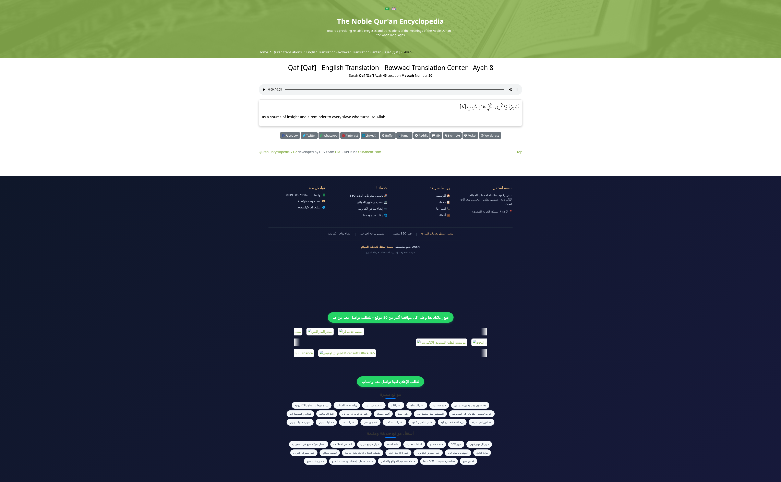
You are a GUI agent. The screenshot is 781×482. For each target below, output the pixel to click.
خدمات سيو (436, 444)
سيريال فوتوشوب (479, 444)
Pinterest (351, 135)
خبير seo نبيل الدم (398, 453)
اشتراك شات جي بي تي (355, 413)
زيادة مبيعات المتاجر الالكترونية (311, 405)
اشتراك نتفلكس (394, 422)
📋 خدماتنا (444, 202)
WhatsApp (330, 135)
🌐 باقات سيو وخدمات (374, 215)
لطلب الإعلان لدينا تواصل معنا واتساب (390, 381)
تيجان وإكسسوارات (300, 413)
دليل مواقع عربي (369, 444)
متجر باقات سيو (315, 461)
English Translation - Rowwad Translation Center (343, 52)
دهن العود (403, 413)
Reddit (423, 135)
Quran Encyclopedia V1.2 (278, 152)
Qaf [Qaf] (392, 52)
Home (263, 52)
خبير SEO (456, 444)
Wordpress (491, 135)
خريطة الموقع (372, 252)
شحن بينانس (370, 422)
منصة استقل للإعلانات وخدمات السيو (352, 461)
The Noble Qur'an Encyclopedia (390, 21)
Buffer (389, 135)
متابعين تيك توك (374, 405)
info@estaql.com (309, 201)
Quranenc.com (369, 152)
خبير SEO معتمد (402, 233)
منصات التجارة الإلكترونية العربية (362, 453)
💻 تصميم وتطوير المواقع (372, 202)
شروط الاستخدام (389, 252)
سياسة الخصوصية (406, 252)
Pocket (471, 135)
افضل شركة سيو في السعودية (308, 444)
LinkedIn (371, 135)
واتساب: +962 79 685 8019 (303, 195)
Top (519, 152)
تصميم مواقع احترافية (372, 233)
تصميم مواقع (330, 453)
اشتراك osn (348, 422)
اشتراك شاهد (416, 405)
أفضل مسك (383, 413)
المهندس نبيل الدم (458, 453)
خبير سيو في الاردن (303, 453)
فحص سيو (468, 461)
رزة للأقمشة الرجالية (452, 422)
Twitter (310, 135)
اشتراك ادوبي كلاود (422, 422)
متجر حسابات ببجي (300, 422)
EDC (338, 152)
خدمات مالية (439, 405)
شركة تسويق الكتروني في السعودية (472, 413)
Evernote (453, 135)
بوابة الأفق (482, 453)
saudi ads (392, 444)
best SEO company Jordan (439, 461)
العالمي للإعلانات (342, 444)
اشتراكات (396, 405)
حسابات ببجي (326, 422)
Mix (437, 135)
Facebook (291, 135)
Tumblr (405, 135)
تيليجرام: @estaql (309, 207)
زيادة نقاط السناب (347, 405)
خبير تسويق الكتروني (428, 453)
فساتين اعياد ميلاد (481, 422)
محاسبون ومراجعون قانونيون (470, 405)
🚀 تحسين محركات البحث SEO (368, 195)
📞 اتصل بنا (443, 208)
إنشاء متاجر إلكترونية (339, 233)
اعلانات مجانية (414, 444)
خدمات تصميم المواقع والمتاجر (398, 461)
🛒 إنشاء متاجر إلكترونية (372, 208)
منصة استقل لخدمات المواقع (437, 233)
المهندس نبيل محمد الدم (430, 413)
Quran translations (287, 52)
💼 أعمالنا (444, 215)
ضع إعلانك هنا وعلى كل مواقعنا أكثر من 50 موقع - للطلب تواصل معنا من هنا (391, 317)
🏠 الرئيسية (443, 195)
